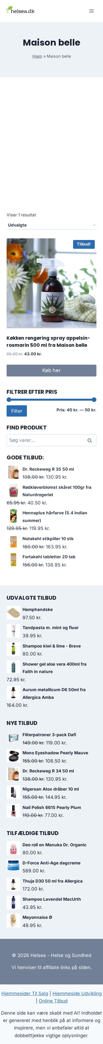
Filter (16, 411)
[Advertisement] (51, 150)
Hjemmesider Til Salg (24, 993)
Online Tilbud (53, 1001)
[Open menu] (91, 11)
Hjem (37, 56)
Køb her (51, 370)
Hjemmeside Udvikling (77, 993)
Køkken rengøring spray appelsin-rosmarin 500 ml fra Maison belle (48, 341)
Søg (90, 440)
